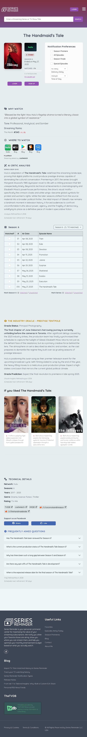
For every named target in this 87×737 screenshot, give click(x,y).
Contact (48, 642)
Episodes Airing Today (54, 631)
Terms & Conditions (31, 727)
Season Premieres (52, 634)
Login (74, 9)
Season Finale (60, 59)
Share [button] (18, 523)
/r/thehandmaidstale (17, 511)
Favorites (49, 627)
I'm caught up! (29, 77)
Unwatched (33, 293)
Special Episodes (61, 63)
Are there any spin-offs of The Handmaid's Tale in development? (33, 564)
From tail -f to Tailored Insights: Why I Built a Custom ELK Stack (30, 683)
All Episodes (59, 55)
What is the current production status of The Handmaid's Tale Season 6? (36, 547)
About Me (49, 646)
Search (78, 19)
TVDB (8, 507)
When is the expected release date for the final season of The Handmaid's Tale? (39, 572)
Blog (47, 638)
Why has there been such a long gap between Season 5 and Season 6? (36, 555)
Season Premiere (61, 51)
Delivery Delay (58, 72)
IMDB (32, 507)
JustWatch (23, 158)
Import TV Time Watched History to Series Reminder (25, 668)
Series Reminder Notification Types (18, 676)
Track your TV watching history (17, 672)
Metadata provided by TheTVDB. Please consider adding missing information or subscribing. (28, 708)
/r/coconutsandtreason (53, 507)
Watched (23, 293)
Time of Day (56, 79)
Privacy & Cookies (11, 727)
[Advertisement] (45, 96)
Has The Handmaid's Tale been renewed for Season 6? (29, 538)
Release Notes (10, 680)
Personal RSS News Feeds (14, 687)
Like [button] (45, 523)
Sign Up (32, 84)
